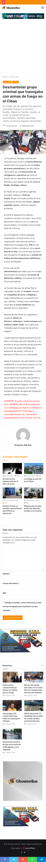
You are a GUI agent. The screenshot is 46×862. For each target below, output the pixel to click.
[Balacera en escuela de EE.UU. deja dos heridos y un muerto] (33, 493)
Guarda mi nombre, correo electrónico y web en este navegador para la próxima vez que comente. (22, 606)
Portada (15, 82)
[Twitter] (24, 852)
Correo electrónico (11, 583)
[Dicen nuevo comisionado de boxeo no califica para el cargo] (12, 677)
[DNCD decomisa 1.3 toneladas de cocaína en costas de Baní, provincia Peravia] (33, 705)
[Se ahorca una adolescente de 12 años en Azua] (12, 468)
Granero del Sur (11, 126)
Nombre (6, 574)
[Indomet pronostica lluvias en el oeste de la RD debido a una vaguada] (12, 734)
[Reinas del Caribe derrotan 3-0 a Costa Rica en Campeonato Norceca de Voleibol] (33, 677)
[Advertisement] (23, 48)
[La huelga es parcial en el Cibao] (33, 468)
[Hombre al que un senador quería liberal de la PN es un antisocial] (12, 493)
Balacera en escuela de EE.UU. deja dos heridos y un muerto (33, 508)
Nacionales (14, 77)
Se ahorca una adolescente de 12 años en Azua (10, 481)
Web (4, 593)
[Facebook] (21, 852)
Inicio (6, 77)
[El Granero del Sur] (11, 7)
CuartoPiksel (30, 848)
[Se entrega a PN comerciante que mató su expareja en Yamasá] (12, 705)
